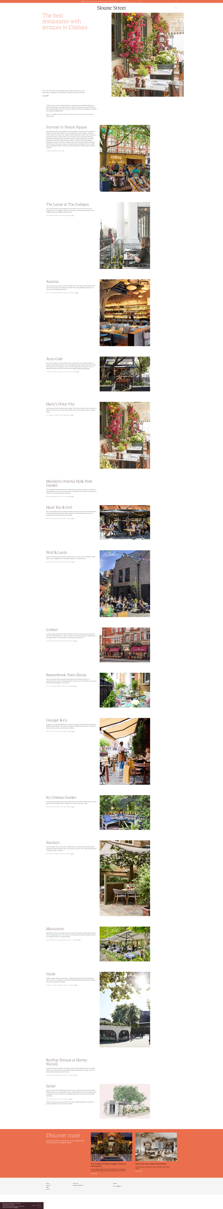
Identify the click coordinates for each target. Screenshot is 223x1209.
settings (16, 1207)
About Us (48, 1185)
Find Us (47, 1183)
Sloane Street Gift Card (78, 1185)
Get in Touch (75, 1183)
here (72, 215)
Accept (33, 1205)
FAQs (47, 1187)
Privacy (47, 1189)
